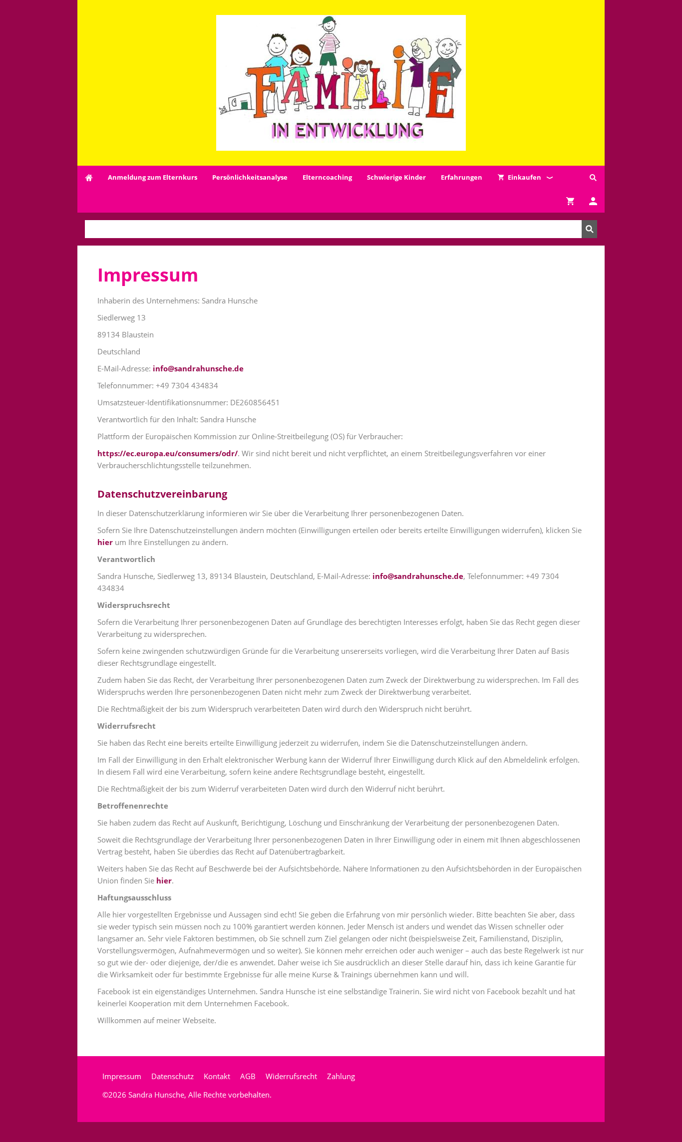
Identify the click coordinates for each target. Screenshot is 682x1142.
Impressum (121, 1076)
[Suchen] (593, 177)
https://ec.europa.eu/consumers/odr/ (167, 453)
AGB (248, 1076)
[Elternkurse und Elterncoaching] (88, 177)
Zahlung (341, 1076)
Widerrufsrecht (291, 1076)
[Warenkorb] (570, 201)
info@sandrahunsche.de (198, 368)
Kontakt (217, 1076)
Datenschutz (172, 1076)
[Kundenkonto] (593, 201)
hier (105, 542)
